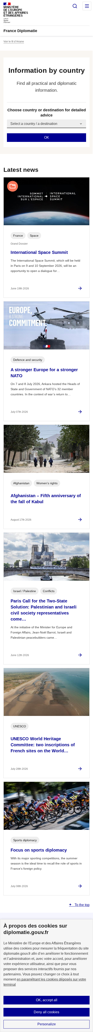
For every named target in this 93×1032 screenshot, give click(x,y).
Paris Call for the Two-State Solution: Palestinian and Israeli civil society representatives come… (44, 610)
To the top (82, 905)
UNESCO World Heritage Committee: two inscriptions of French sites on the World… (43, 744)
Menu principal (87, 6)
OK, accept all (46, 1000)
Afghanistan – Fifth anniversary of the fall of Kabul (46, 498)
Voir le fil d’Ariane (13, 41)
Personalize (46, 1024)
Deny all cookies (46, 1012)
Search (75, 6)
